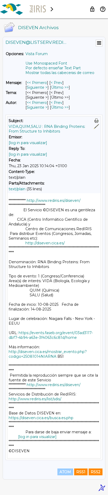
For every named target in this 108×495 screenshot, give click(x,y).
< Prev (56, 82)
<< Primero (37, 82)
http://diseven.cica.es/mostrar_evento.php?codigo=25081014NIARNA (48, 354)
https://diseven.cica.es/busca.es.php (41, 417)
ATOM (65, 472)
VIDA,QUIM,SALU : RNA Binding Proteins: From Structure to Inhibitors (47, 129)
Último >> (60, 87)
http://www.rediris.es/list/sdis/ (35, 399)
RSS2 (95, 472)
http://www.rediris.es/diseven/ (53, 200)
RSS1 (80, 472)
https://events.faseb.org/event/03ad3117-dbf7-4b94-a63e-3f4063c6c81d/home (51, 335)
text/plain (17, 189)
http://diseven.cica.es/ (45, 243)
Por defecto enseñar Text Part (53, 68)
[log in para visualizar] (28, 142)
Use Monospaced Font (46, 63)
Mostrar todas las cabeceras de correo (59, 72)
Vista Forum (36, 53)
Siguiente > (37, 87)
